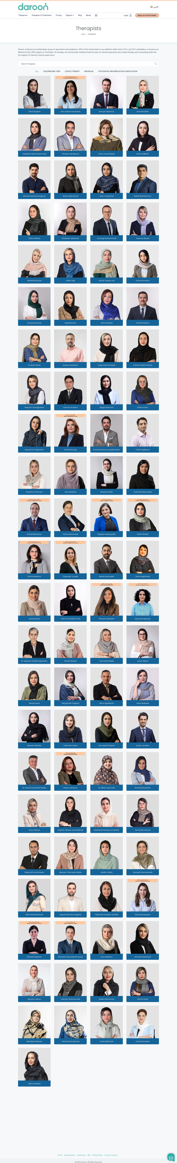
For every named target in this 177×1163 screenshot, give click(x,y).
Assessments (69, 1155)
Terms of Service (110, 1155)
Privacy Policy (97, 1155)
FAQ (88, 1155)
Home (83, 34)
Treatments (80, 1155)
